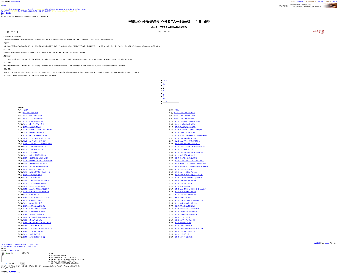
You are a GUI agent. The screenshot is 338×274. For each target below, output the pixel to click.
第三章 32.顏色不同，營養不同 (33, 200)
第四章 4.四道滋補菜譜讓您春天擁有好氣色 (37, 217)
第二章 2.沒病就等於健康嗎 (32, 127)
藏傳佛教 (61, 9)
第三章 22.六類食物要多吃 (183, 186)
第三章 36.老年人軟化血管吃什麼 (34, 206)
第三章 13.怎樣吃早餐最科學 (32, 175)
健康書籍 (48, 11)
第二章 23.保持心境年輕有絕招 (185, 155)
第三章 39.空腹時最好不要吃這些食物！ (187, 209)
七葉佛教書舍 (12, 271)
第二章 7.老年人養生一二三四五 (185, 132)
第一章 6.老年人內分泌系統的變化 (34, 121)
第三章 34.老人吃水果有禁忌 (32, 203)
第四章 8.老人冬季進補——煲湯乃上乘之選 (37, 223)
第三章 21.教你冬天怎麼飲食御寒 (34, 186)
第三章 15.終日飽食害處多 (31, 177)
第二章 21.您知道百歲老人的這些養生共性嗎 (189, 152)
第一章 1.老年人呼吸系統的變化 (184, 113)
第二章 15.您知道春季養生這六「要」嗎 (187, 144)
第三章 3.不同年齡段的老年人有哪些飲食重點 (37, 161)
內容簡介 (177, 110)
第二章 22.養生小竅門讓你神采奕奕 (34, 155)
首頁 (2, 13)
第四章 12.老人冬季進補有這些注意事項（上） (38, 228)
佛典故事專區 (5, 11)
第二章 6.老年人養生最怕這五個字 (34, 132)
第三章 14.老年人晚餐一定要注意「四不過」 (189, 175)
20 (163, 90)
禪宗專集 (55, 9)
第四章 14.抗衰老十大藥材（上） (34, 231)
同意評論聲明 (11, 263)
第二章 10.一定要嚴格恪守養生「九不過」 (36, 138)
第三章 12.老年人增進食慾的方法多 (186, 172)
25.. (164, 98)
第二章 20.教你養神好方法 (31, 152)
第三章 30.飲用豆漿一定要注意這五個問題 (36, 197)
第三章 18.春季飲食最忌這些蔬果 (185, 180)
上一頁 (165, 80)
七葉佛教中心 (300, 1)
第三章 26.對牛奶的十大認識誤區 (185, 192)
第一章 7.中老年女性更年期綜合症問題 (187, 121)
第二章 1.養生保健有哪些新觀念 (185, 124)
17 (163, 85)
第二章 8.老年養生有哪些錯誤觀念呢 (35, 135)
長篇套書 (32, 11)
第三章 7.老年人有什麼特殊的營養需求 (35, 166)
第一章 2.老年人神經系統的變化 (33, 115)
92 (163, 99)
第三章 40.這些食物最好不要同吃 (34, 211)
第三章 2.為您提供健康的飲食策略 (186, 158)
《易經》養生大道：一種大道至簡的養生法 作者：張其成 (20, 245)
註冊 (15, 1)
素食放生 (72, 9)
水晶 (2, 269)
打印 (318, 243)
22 (163, 93)
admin (327, 243)
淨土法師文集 (48, 9)
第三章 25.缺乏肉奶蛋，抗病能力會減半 (36, 192)
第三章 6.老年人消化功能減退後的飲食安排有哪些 (191, 163)
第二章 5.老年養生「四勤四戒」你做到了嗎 (189, 130)
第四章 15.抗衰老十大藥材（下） (185, 231)
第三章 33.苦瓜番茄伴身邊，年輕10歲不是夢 (189, 200)
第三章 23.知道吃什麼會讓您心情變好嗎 (36, 189)
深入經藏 (30, 9)
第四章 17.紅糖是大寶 (182, 234)
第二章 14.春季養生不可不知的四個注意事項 (37, 144)
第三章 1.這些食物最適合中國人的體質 (35, 158)
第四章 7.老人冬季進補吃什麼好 (185, 220)
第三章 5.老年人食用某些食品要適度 (35, 163)
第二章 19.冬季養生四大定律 (184, 149)
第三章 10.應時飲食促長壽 (183, 169)
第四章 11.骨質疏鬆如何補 (183, 225)
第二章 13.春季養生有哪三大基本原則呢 (187, 141)
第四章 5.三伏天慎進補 (182, 217)
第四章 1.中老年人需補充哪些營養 (186, 211)
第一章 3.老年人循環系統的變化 (184, 115)
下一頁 (165, 101)
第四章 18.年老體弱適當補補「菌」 (34, 237)
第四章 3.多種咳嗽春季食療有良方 (186, 214)
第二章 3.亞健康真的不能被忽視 (185, 127)
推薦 (315, 243)
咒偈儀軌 (26, 11)
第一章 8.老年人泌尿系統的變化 (33, 124)
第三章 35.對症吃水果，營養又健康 (186, 203)
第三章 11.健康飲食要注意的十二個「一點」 (37, 172)
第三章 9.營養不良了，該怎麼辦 (33, 169)
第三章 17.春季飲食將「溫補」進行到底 (36, 180)
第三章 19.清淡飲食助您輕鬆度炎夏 (34, 183)
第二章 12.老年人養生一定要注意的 (34, 141)
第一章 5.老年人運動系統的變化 (184, 118)
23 (163, 95)
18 (163, 87)
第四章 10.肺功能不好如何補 (32, 225)
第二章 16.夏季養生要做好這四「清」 (35, 146)
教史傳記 (78, 9)
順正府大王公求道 (9, 269)
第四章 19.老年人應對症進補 (184, 237)
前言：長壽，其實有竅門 (30, 113)
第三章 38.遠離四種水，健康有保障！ (35, 209)
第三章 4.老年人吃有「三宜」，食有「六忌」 (189, 161)
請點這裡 (320, 1)
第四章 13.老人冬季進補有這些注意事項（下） (190, 228)
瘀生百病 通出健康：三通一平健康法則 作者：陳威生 (18, 246)
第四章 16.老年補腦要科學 (31, 234)
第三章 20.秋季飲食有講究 (183, 183)
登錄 (12, 1)
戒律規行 (20, 11)
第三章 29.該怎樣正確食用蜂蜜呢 (185, 194)
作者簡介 (25, 110)
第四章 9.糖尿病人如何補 (183, 223)
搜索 (18, 1)
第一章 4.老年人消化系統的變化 (33, 118)
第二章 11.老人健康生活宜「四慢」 (186, 138)
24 (163, 96)
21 (163, 92)
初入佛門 (12, 9)
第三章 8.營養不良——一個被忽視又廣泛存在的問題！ (192, 166)
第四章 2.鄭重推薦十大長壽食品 (33, 214)
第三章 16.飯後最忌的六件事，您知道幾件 (188, 177)
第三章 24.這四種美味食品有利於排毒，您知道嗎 (190, 189)
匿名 (24, 253)
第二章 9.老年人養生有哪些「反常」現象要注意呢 (191, 135)
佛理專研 (17, 9)
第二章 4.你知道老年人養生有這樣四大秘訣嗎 (37, 130)
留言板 (335, 1)
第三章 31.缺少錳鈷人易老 (183, 197)
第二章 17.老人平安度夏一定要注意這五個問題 (190, 146)
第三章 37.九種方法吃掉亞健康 (185, 206)
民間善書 (43, 11)
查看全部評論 (14, 250)
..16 (164, 84)
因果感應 (67, 9)
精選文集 (37, 11)
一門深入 (84, 9)
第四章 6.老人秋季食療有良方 (33, 220)
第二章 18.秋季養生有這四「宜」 (34, 149)
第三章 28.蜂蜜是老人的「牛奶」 (34, 194)
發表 (23, 263)
